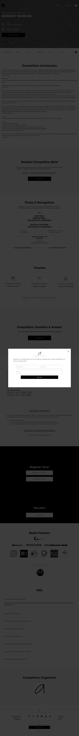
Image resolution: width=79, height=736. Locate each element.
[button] (68, 351)
